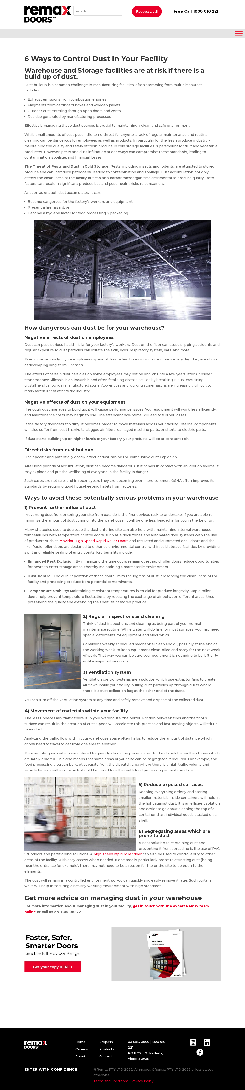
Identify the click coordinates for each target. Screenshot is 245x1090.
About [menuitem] (80, 1056)
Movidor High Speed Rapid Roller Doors (93, 541)
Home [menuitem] (80, 1042)
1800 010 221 (205, 11)
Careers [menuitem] (81, 1049)
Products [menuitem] (106, 1049)
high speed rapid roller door (118, 854)
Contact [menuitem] (105, 1056)
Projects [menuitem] (106, 1042)
